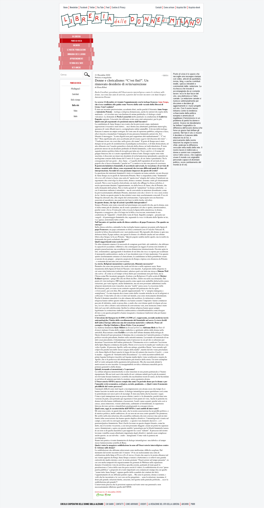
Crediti (143, 504)
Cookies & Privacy (118, 7)
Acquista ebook (194, 7)
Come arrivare (169, 7)
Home (65, 7)
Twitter (92, 7)
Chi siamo (110, 504)
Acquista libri (181, 7)
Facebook (83, 7)
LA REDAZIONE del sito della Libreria (163, 504)
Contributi (75, 94)
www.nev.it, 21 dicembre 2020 (107, 491)
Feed (108, 7)
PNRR (193, 504)
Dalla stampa (75, 100)
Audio (75, 116)
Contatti (159, 7)
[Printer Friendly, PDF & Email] (103, 496)
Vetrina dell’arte (76, 63)
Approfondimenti (76, 58)
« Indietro (165, 75)
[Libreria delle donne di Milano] (131, 27)
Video (75, 111)
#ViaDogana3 (75, 89)
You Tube (100, 7)
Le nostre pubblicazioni (76, 50)
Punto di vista (76, 41)
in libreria (76, 36)
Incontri (76, 45)
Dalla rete (75, 105)
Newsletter (74, 7)
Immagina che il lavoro (76, 54)
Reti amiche (76, 67)
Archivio (185, 504)
